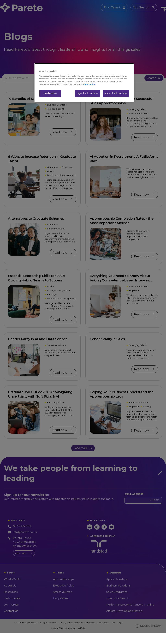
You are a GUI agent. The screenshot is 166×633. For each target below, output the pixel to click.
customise (50, 93)
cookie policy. (88, 84)
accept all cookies (115, 93)
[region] (84, 82)
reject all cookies (87, 93)
